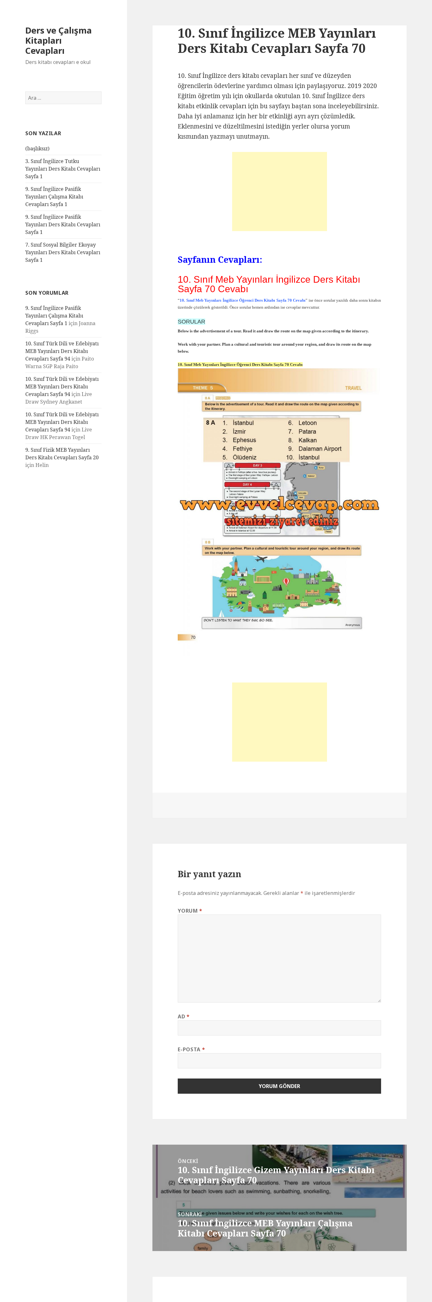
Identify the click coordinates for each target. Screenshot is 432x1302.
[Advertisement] (279, 191)
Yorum (190, 910)
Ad (184, 1016)
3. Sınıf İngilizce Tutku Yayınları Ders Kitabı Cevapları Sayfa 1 (62, 169)
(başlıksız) (37, 148)
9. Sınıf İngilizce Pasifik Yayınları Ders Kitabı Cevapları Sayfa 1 (62, 224)
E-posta (191, 1049)
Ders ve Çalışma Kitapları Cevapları (58, 40)
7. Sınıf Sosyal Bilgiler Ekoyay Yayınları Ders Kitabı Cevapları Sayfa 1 (62, 252)
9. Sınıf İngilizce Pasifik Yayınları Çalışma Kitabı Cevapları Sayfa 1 (54, 197)
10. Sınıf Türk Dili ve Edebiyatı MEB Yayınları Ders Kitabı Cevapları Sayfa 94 (62, 351)
